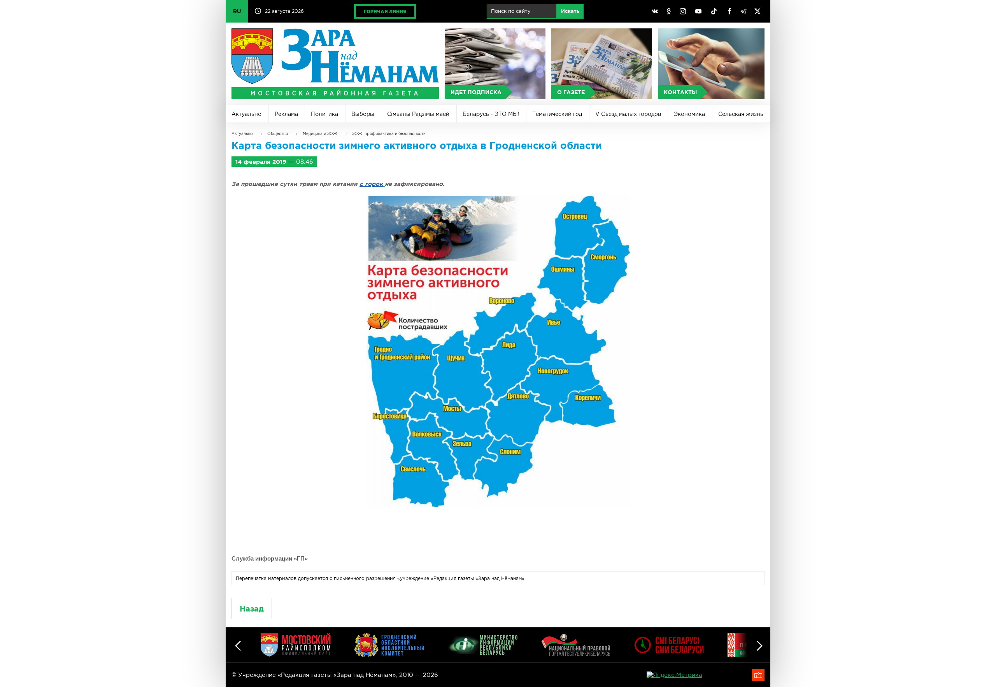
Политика (324, 114)
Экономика (689, 114)
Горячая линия (385, 11)
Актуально (246, 114)
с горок (371, 184)
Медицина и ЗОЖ (320, 133)
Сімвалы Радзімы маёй (418, 114)
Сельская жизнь (740, 114)
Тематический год (557, 114)
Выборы (362, 114)
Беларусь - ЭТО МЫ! (491, 114)
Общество (277, 133)
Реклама (286, 114)
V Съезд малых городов (628, 114)
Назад (252, 608)
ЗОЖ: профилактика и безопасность (388, 133)
